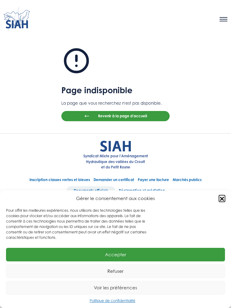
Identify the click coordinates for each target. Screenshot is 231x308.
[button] (222, 198)
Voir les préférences (115, 287)
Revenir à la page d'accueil (122, 116)
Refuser (115, 271)
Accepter (115, 254)
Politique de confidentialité (112, 300)
